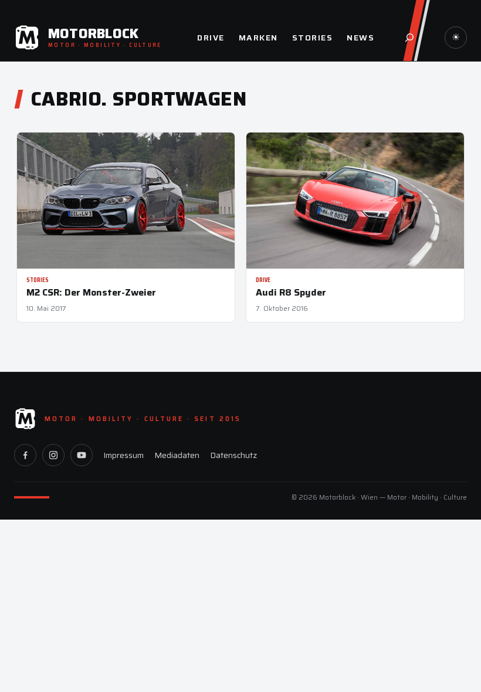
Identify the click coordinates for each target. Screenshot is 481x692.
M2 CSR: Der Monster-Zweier (91, 292)
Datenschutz (233, 455)
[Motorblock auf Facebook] (25, 455)
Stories (37, 280)
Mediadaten (176, 455)
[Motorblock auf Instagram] (53, 455)
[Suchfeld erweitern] (409, 37)
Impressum (123, 455)
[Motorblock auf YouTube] (81, 455)
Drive (263, 280)
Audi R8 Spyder (291, 292)
